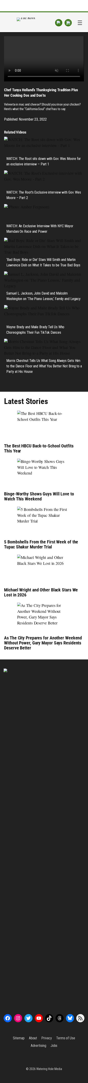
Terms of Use (65, 1038)
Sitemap (18, 1038)
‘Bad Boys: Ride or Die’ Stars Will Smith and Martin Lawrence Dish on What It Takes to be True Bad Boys (43, 262)
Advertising (38, 1045)
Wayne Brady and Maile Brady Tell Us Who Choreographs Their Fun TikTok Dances (35, 330)
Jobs (54, 1045)
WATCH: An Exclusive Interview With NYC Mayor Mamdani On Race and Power (39, 229)
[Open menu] (79, 22)
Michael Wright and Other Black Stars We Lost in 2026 (41, 592)
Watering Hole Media (49, 1069)
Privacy (46, 1038)
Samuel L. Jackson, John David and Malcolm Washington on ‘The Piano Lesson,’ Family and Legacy (43, 296)
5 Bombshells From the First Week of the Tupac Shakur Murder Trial (41, 544)
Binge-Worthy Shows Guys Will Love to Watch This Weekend (39, 496)
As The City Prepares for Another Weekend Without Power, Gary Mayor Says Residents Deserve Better (43, 642)
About (33, 1038)
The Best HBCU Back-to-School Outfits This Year (38, 448)
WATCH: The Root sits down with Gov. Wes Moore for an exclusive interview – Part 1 (43, 161)
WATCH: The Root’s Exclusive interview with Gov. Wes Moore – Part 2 (43, 195)
